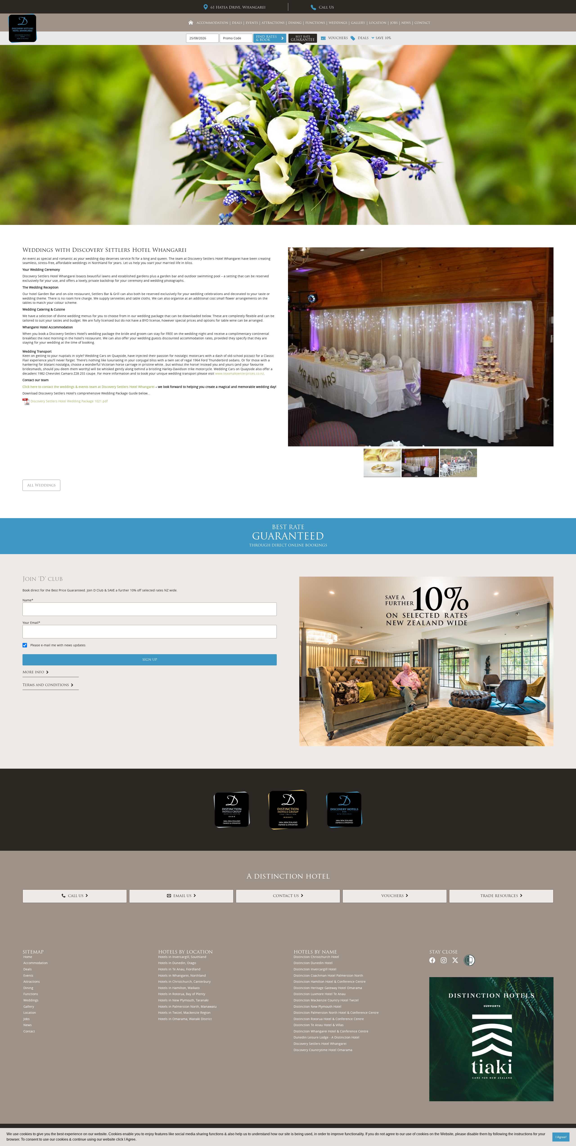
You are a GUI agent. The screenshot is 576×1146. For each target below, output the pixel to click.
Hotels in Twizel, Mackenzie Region (184, 1012)
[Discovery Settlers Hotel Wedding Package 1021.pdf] (26, 401)
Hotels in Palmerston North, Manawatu (187, 1006)
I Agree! (561, 1137)
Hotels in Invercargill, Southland (182, 957)
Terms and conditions (45, 685)
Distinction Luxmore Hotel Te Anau (320, 994)
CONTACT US (286, 896)
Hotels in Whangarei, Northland (182, 975)
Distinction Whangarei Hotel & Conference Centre (331, 1031)
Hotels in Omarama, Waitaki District (185, 1019)
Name (27, 600)
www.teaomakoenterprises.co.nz (239, 373)
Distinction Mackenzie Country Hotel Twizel (326, 1000)
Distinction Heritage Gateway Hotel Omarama (328, 988)
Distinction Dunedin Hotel (313, 963)
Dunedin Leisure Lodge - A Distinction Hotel (326, 1037)
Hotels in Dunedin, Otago (177, 963)
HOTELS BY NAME (315, 952)
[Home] (191, 22)
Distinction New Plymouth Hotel (317, 1006)
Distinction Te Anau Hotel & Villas (319, 1025)
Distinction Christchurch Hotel (316, 957)
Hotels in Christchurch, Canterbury (184, 981)
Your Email (30, 622)
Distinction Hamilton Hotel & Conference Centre (330, 981)
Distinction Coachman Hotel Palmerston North (328, 975)
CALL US (75, 896)
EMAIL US (182, 896)
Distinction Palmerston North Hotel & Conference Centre (336, 1012)
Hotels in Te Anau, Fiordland (179, 969)
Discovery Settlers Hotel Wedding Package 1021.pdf (69, 401)
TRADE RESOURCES (499, 896)
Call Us (326, 7)
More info (33, 672)
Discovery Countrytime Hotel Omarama (323, 1050)
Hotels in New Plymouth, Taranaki (183, 1000)
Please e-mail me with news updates (58, 645)
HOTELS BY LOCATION (185, 952)
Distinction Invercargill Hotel (315, 969)
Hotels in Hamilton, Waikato (179, 988)
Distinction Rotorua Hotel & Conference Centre (329, 1019)
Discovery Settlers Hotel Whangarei (320, 1043)
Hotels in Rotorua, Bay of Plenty (181, 994)
